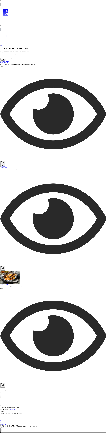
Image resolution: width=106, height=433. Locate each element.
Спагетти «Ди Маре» (4, 62)
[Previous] (0, 430)
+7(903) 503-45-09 (3, 1)
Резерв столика (5, 15)
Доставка (4, 13)
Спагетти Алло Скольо (4, 284)
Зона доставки (5, 12)
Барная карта (5, 11)
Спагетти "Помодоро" (4, 167)
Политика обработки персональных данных (8, 422)
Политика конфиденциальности (6, 420)
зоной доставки (12, 409)
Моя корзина (5, 14)
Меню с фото (5, 9)
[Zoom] (0, 429)
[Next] (1, 430)
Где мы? (4, 403)
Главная (4, 41)
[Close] (1, 429)
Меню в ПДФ (5, 10)
